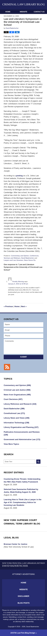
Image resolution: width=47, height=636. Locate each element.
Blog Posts (24, 603)
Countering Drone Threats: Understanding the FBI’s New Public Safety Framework (22, 480)
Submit (23, 357)
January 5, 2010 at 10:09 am (18, 284)
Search (38, 462)
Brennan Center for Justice (15, 544)
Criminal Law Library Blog (23, 4)
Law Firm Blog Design (22, 633)
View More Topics (11, 444)
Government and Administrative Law (22, 439)
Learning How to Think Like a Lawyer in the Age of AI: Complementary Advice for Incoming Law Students (22, 502)
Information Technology (16, 423)
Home (7, 12)
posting (19, 176)
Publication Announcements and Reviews (22, 433)
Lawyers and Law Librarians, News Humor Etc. (20, 260)
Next (23, 306)
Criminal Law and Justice (17, 390)
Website (23, 12)
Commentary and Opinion (20, 256)
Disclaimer (23, 596)
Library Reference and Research (20, 404)
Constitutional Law (14, 413)
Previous (8, 306)
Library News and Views (16, 418)
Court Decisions (13, 399)
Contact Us (39, 12)
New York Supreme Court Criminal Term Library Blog (22, 522)
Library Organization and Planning (21, 427)
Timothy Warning (18, 281)
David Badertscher (27, 258)
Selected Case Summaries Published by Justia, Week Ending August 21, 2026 (21, 490)
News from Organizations (17, 395)
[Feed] (7, 367)
